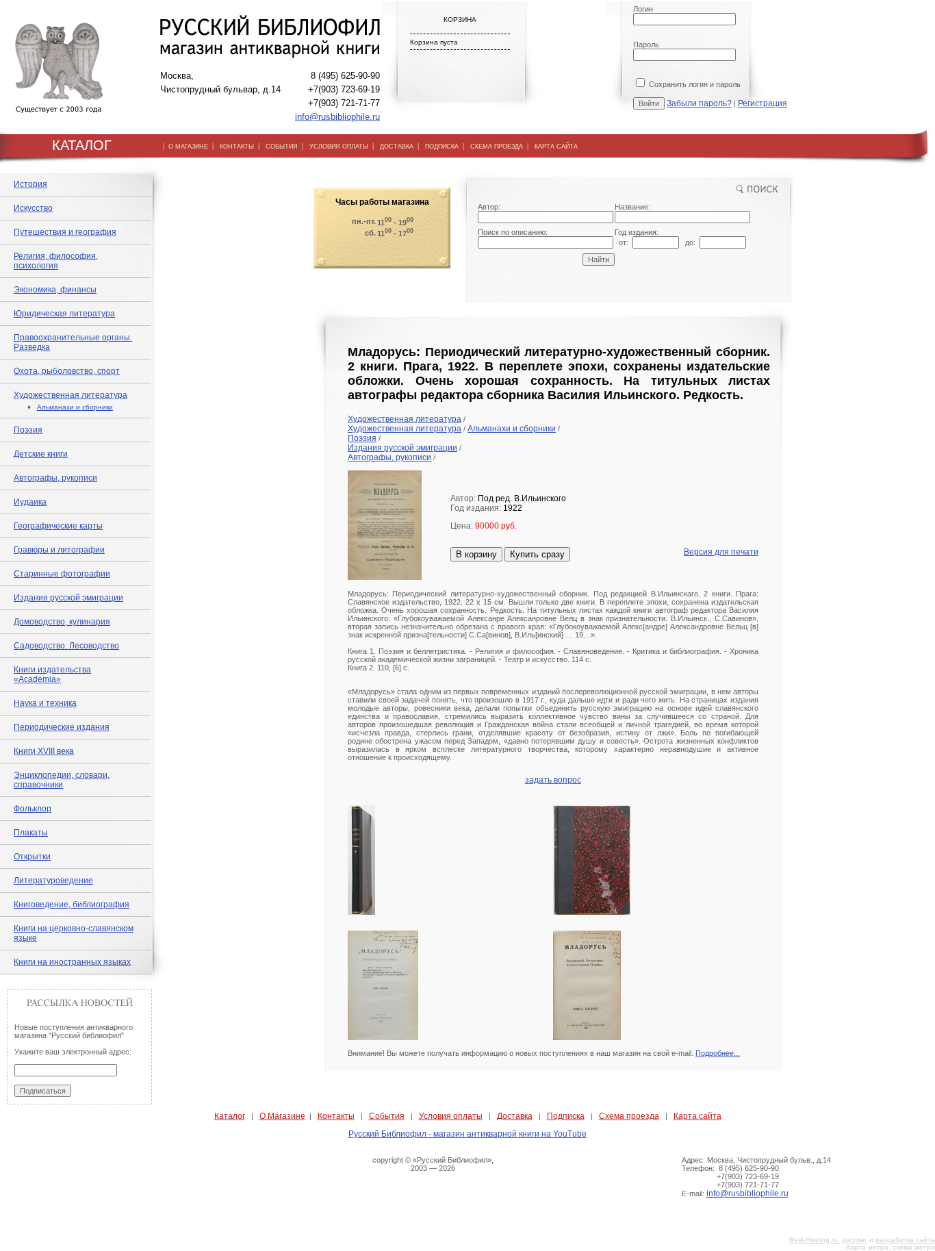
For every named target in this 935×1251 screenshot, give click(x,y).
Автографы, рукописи (55, 478)
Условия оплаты (451, 1116)
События (387, 1116)
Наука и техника (45, 703)
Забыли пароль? (699, 103)
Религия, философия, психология (56, 260)
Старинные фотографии (62, 574)
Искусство (33, 208)
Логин (643, 9)
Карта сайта (697, 1116)
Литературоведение (53, 880)
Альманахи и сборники (75, 407)
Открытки (32, 856)
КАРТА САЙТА (556, 146)
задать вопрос (553, 780)
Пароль (646, 44)
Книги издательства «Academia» (52, 674)
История (30, 184)
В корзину (476, 554)
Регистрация (762, 103)
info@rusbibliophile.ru (337, 117)
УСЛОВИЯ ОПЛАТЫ (338, 146)
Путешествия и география (65, 232)
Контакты (336, 1116)
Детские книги (41, 454)
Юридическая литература (64, 313)
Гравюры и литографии (59, 550)
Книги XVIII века (44, 751)
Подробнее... (717, 1053)
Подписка (566, 1116)
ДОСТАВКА (396, 146)
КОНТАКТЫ (237, 146)
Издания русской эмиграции (68, 598)
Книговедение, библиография (71, 904)
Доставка (515, 1116)
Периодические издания (62, 727)
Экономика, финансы (55, 289)
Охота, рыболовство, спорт (67, 371)
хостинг (854, 1239)
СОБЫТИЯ (282, 146)
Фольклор (32, 808)
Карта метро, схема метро (890, 1247)
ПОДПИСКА (442, 146)
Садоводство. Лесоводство (66, 645)
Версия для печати (721, 552)
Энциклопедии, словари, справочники (62, 779)
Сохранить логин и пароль (694, 84)
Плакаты (31, 832)
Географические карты (58, 526)
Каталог (229, 1116)
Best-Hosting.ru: (814, 1239)
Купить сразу (537, 554)
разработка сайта (905, 1239)
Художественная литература (70, 395)
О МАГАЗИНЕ (188, 146)
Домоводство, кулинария (62, 622)
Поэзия (28, 430)
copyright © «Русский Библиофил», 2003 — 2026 (433, 1164)
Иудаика (30, 502)
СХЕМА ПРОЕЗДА (496, 146)
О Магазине (282, 1116)
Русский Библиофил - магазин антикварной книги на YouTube (467, 1134)
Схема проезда (629, 1116)
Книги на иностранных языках (72, 962)
